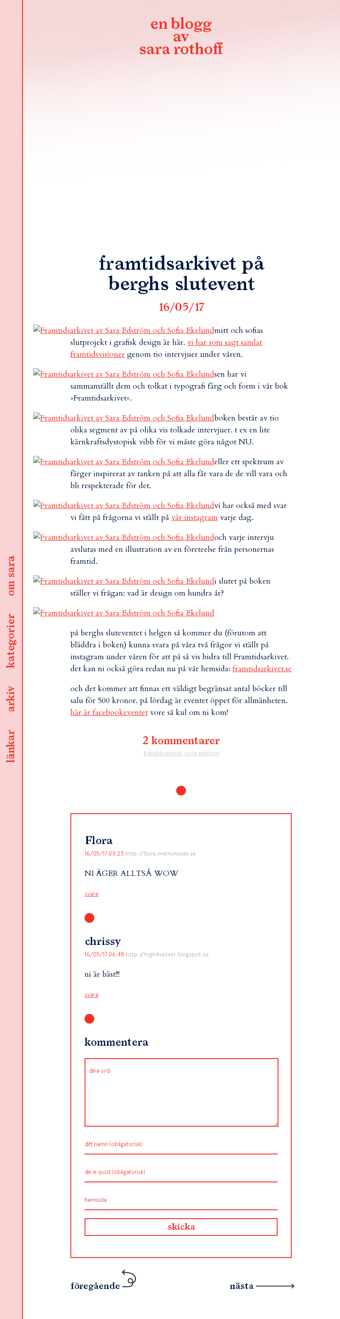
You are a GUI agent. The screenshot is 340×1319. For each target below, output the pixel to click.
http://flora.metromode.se (160, 853)
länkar (11, 746)
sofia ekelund (202, 753)
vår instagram (194, 517)
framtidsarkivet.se (262, 668)
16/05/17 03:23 (105, 853)
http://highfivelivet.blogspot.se (167, 954)
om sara (11, 576)
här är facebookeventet (109, 712)
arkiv (11, 699)
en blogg (181, 37)
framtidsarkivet (162, 753)
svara (91, 894)
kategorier (11, 641)
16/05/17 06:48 (105, 954)
